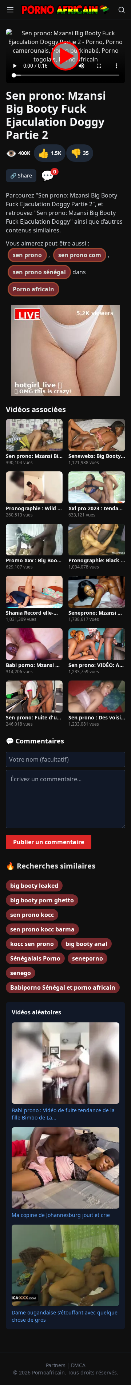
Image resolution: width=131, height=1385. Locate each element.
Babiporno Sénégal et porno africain (62, 987)
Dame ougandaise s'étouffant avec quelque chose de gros (65, 1316)
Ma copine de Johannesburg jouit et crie (61, 1215)
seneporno (87, 958)
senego (20, 973)
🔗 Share (21, 175)
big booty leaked (34, 886)
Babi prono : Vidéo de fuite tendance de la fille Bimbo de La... (63, 1114)
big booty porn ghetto (42, 900)
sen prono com (79, 255)
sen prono (27, 255)
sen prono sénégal (39, 272)
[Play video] (65, 56)
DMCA (78, 1365)
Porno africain (33, 289)
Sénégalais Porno (35, 958)
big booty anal (86, 944)
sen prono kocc (32, 915)
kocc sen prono (32, 944)
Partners (56, 1365)
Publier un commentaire (48, 842)
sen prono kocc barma (42, 929)
